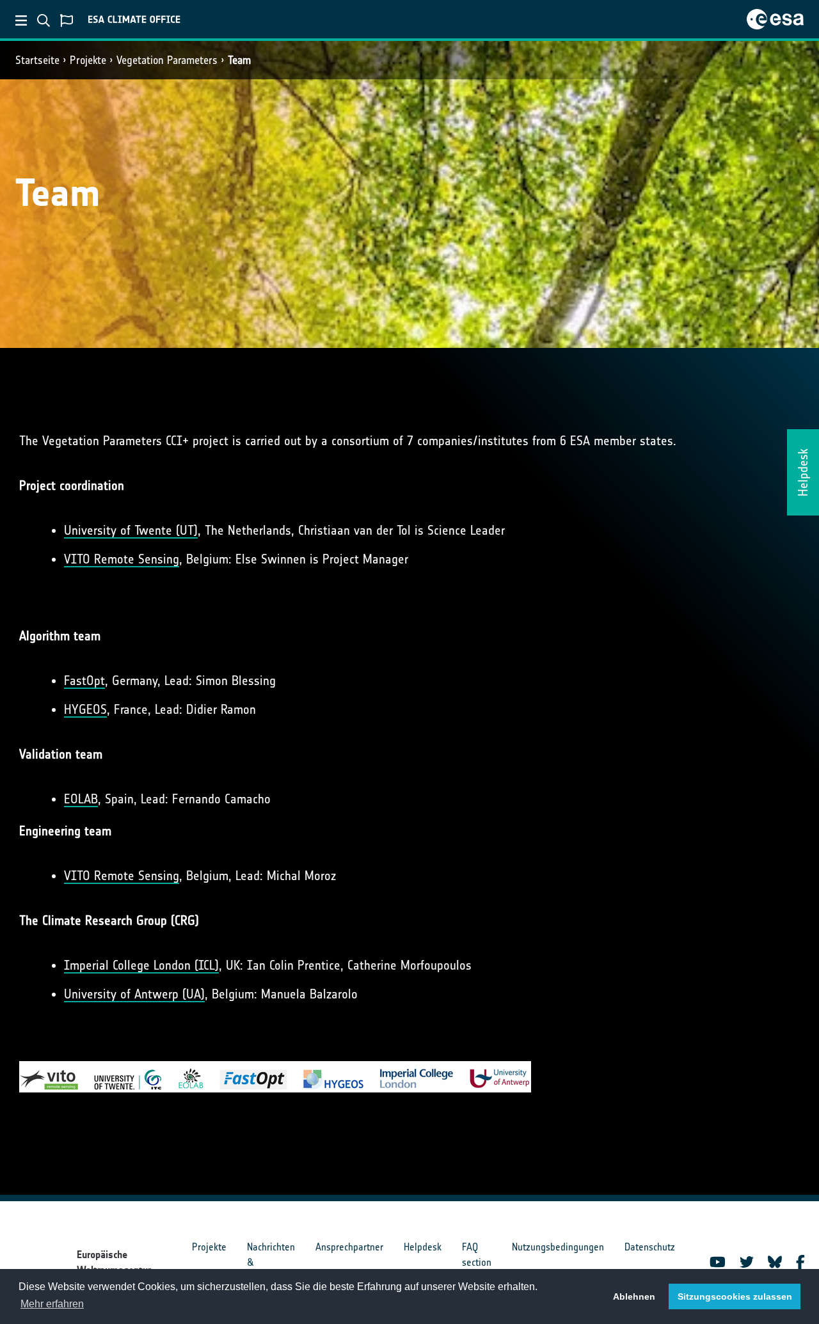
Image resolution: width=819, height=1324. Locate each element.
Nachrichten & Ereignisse (271, 1262)
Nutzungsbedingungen (558, 1247)
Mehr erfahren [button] (52, 1303)
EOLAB (81, 799)
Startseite (37, 60)
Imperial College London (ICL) (141, 965)
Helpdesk (422, 1247)
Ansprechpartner (349, 1247)
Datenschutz (649, 1247)
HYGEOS (85, 709)
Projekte (88, 60)
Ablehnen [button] (634, 1296)
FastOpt (84, 680)
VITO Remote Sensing (121, 559)
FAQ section (476, 1254)
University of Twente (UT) (131, 530)
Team (239, 60)
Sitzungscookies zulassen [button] (735, 1296)
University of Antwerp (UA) (134, 994)
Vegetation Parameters (167, 60)
